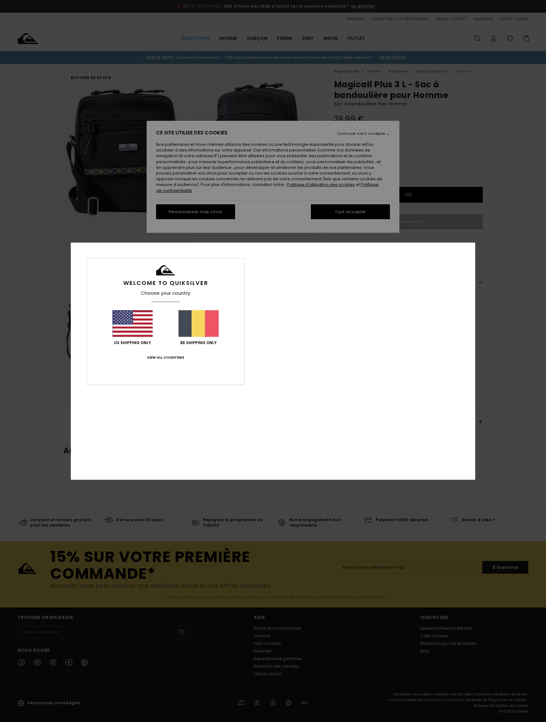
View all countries (165, 357)
